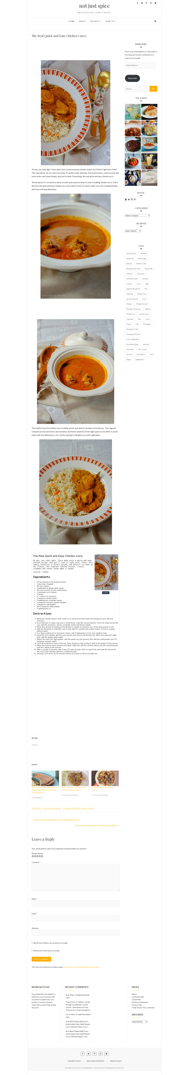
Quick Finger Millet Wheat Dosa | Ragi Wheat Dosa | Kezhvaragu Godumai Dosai (45, 790)
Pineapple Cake (132, 329)
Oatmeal (130, 319)
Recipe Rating (37, 853)
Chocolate (141, 274)
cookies (129, 284)
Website (35, 928)
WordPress (119, 1068)
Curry (91, 808)
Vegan (129, 359)
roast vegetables (133, 339)
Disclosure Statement (140, 1002)
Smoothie (130, 349)
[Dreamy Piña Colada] (149, 161)
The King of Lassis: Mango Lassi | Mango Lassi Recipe (97, 825)
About (82, 21)
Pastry (129, 324)
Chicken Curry (79, 808)
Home (72, 21)
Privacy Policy (137, 1005)
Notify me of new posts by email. (47, 950)
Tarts (152, 354)
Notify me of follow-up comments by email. (51, 943)
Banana (129, 264)
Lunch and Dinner (52, 808)
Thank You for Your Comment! (143, 1008)
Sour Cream (142, 349)
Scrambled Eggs (132, 344)
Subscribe (132, 78)
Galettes (130, 294)
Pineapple (147, 324)
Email (34, 913)
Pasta (148, 319)
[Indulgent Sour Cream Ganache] (133, 145)
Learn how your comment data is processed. (81, 967)
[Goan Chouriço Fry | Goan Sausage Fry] (133, 128)
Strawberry (141, 354)
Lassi (144, 299)
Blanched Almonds (133, 269)
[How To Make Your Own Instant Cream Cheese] (149, 178)
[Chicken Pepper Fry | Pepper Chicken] (105, 778)
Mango (129, 304)
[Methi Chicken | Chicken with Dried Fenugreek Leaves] (75, 778)
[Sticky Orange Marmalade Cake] (149, 112)
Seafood (146, 344)
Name (35, 899)
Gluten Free (141, 294)
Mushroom (131, 314)
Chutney (145, 279)
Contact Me (136, 1000)
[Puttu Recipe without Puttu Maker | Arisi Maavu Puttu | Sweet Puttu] (133, 178)
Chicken (67, 808)
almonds (143, 253)
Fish (146, 289)
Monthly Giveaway (134, 309)
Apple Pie (130, 259)
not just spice (94, 6)
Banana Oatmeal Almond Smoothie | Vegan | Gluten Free (55, 820)
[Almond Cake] (149, 128)
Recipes (95, 21)
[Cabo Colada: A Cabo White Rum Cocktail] (133, 112)
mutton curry (144, 314)
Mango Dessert (142, 304)
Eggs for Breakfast (133, 289)
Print (105, 593)
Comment (36, 862)
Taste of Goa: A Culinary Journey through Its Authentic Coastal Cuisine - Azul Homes (78, 1004)
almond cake (131, 253)
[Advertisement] (78, 49)
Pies (137, 324)
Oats (139, 319)
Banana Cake (141, 264)
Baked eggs (142, 259)
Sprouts (129, 354)
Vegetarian (140, 359)
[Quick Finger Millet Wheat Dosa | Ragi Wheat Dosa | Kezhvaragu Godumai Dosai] (45, 778)
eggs (147, 284)
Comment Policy (138, 997)
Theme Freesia (98, 1068)
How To (110, 21)
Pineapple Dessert (133, 334)
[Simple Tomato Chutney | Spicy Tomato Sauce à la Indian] (133, 161)
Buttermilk (149, 269)
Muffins (148, 309)
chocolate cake (132, 279)
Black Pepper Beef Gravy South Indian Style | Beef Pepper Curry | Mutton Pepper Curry (78, 1024)
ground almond (132, 299)
